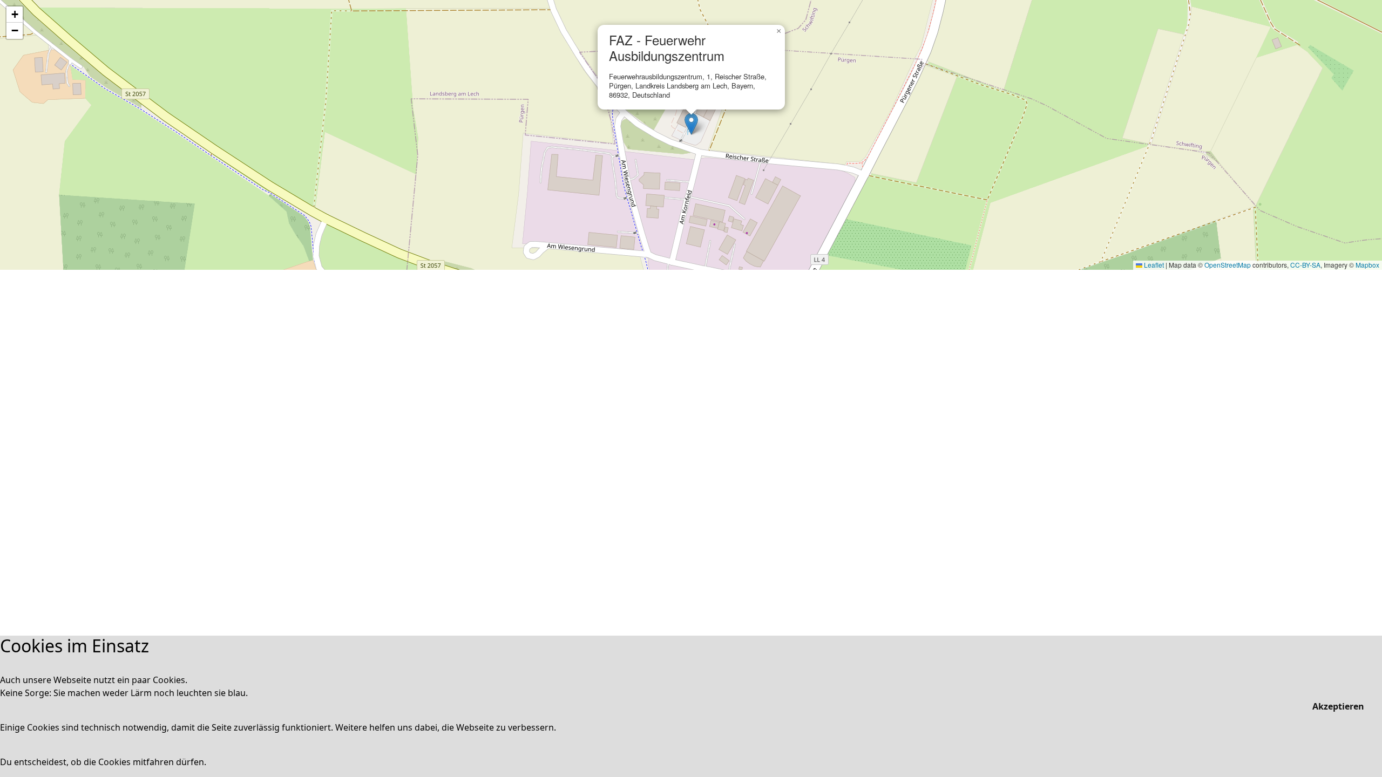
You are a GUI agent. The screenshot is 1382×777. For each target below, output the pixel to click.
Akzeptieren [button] (1338, 706)
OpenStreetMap (1227, 264)
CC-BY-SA (1305, 264)
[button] (691, 124)
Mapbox (1367, 264)
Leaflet (1153, 264)
